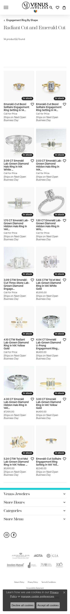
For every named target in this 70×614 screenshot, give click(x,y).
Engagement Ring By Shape (22, 20)
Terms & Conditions (48, 582)
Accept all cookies (48, 605)
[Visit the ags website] (21, 556)
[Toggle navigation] (6, 7)
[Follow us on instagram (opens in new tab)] (6, 535)
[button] (51, 7)
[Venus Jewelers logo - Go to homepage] (35, 7)
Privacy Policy (33, 582)
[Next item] (62, 86)
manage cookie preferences (37, 596)
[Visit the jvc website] (46, 565)
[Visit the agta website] (38, 556)
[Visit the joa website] (32, 565)
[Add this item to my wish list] (31, 104)
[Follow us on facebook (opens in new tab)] (13, 535)
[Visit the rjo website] (59, 565)
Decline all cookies (22, 605)
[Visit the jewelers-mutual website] (15, 565)
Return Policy (19, 582)
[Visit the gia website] (52, 556)
